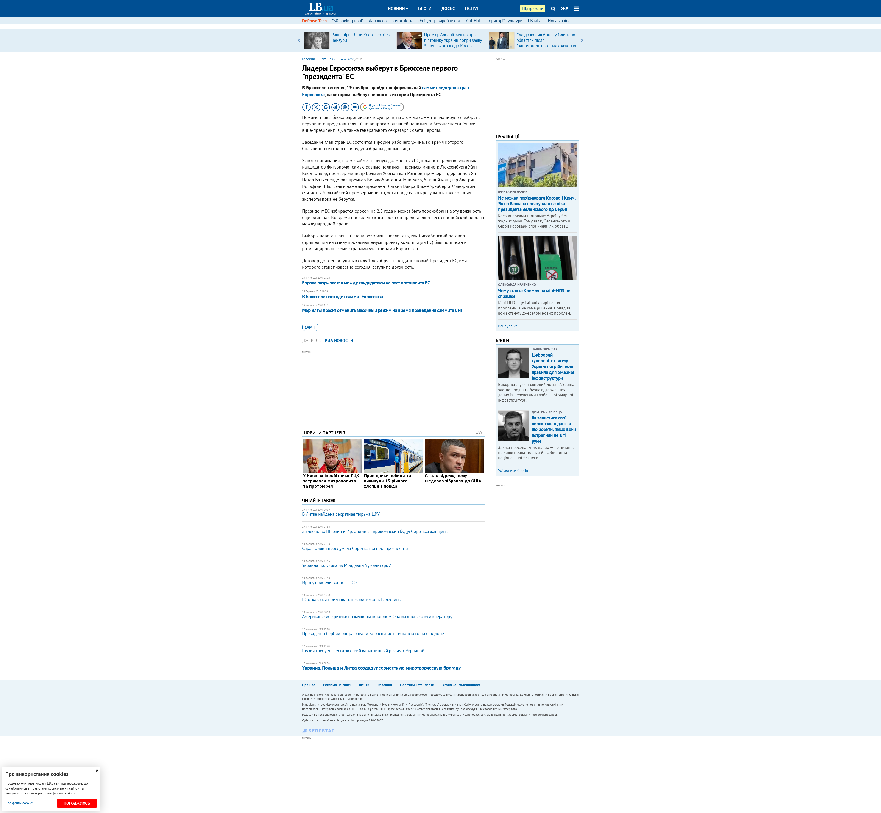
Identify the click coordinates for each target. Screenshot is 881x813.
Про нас (308, 684)
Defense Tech (314, 20)
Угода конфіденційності (462, 684)
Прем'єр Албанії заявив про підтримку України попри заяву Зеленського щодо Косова (453, 40)
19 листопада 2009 (342, 59)
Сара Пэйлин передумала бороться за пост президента (355, 548)
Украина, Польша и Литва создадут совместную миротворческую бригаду (381, 667)
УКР (564, 8)
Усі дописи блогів (513, 470)
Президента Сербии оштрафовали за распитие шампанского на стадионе (373, 633)
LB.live (472, 8)
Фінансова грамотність (390, 20)
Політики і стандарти (417, 684)
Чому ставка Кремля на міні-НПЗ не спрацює (534, 293)
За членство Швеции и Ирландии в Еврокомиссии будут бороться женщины (375, 531)
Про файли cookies (19, 803)
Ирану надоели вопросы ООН (331, 582)
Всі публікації (510, 326)
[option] (348, 40)
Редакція (385, 684)
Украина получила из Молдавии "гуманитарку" (347, 565)
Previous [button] (299, 40)
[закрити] (97, 770)
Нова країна (559, 20)
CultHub (473, 20)
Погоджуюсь (77, 803)
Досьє (448, 8)
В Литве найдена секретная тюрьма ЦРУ (341, 514)
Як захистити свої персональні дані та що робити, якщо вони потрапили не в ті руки (554, 429)
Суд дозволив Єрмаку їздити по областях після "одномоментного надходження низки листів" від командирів (546, 43)
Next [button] (582, 40)
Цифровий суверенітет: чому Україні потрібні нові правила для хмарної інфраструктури (553, 366)
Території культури (504, 20)
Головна (308, 58)
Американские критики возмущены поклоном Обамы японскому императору (377, 616)
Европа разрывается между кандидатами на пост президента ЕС (366, 283)
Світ (322, 58)
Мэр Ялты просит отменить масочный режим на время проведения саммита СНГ (382, 310)
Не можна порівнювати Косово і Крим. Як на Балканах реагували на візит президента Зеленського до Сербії (536, 203)
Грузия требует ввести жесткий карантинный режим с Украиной (363, 651)
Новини (396, 8)
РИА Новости (339, 340)
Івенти (364, 684)
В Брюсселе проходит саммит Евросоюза (342, 296)
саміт (310, 327)
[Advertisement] (393, 387)
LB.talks (535, 20)
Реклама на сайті (337, 684)
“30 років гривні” (347, 20)
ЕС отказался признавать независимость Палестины (351, 599)
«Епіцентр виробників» (439, 20)
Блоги (425, 8)
